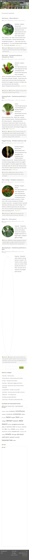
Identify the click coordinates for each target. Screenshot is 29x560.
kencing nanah (19, 213)
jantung (11, 135)
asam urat (15, 131)
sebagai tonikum (21, 243)
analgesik (3, 411)
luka (5, 429)
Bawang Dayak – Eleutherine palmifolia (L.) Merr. (14, 97)
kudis (3, 429)
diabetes (17, 90)
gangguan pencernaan (18, 424)
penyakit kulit (10, 174)
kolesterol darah (11, 49)
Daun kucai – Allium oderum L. (10, 18)
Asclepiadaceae (7, 213)
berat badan (12, 90)
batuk (8, 417)
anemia (7, 411)
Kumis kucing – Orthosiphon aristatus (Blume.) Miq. (12, 399)
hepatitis (22, 133)
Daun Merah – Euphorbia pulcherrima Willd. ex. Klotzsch (13, 392)
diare (21, 420)
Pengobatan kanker (13, 243)
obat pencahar (4, 431)
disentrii (13, 213)
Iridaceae (5, 131)
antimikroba (9, 414)
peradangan (22, 431)
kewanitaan (19, 135)
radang (9, 136)
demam (9, 420)
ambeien (11, 131)
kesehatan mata (10, 92)
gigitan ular (4, 427)
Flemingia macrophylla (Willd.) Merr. (9, 397)
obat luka (22, 429)
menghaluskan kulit (18, 242)
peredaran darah (16, 174)
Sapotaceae (6, 90)
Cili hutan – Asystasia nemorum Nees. (9, 380)
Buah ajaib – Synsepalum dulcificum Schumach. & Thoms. (12, 56)
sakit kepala (20, 215)
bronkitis (21, 131)
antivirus (21, 172)
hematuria (22, 48)
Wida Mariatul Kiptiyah (7, 221)
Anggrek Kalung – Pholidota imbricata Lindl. (14, 141)
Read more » (19, 45)
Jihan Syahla (5, 100)
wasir (14, 440)
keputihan (24, 427)
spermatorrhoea (5, 51)
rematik (12, 136)
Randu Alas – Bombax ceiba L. (8, 375)
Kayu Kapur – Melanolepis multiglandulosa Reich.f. (12, 383)
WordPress (25, 556)
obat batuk (17, 429)
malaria (13, 429)
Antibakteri (11, 48)
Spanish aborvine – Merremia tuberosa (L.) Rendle (12, 378)
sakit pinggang (23, 49)
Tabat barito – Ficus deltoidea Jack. (9, 394)
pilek (25, 431)
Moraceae (6, 240)
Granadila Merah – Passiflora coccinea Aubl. (11, 389)
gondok (18, 133)
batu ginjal (4, 417)
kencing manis (18, 427)
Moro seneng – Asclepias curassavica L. (13, 180)
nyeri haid (24, 135)
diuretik (10, 424)
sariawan (12, 437)
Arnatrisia (5, 143)
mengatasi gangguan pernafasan (19, 240)
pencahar (11, 215)
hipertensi (4, 135)
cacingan (4, 421)
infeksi (8, 135)
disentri (17, 48)
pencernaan (17, 49)
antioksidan (17, 414)
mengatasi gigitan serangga (7, 242)
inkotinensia (4, 49)
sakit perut (5, 437)
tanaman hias (7, 440)
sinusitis (16, 136)
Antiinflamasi (20, 411)
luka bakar (8, 429)
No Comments (22, 20)
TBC (19, 136)
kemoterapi (4, 92)
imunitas (21, 90)
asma (15, 48)
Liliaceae (5, 48)
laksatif (11, 240)
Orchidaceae (6, 172)
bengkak (13, 417)
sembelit (17, 437)
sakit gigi (14, 434)
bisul (18, 131)
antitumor (17, 172)
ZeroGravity (23, 551)
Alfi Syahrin (5, 20)
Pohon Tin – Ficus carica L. (9, 219)
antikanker (13, 172)
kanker (24, 90)
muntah (7, 215)
